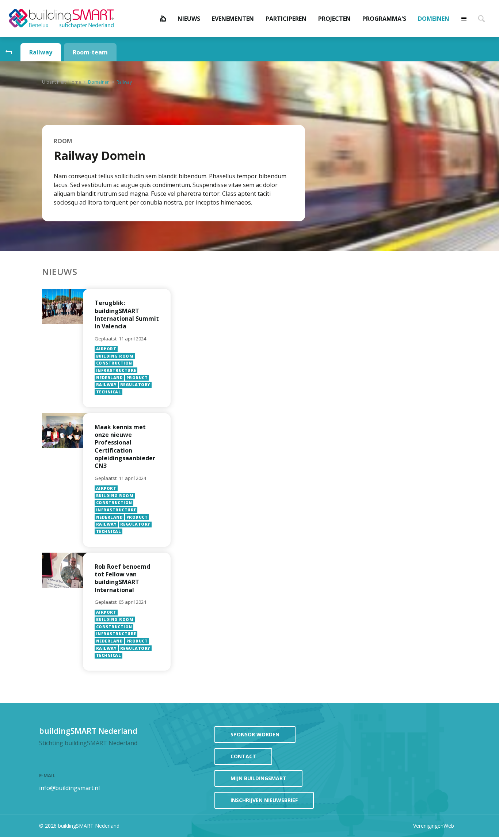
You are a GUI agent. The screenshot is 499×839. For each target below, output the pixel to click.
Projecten (334, 19)
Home (163, 18)
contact (243, 756)
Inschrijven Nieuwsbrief (264, 800)
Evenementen (233, 19)
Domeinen (433, 19)
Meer (464, 18)
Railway (40, 52)
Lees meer (127, 348)
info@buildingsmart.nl (69, 788)
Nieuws (189, 19)
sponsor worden (255, 734)
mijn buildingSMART (258, 778)
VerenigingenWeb (433, 825)
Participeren (286, 19)
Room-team (90, 52)
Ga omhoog (9, 52)
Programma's (384, 19)
